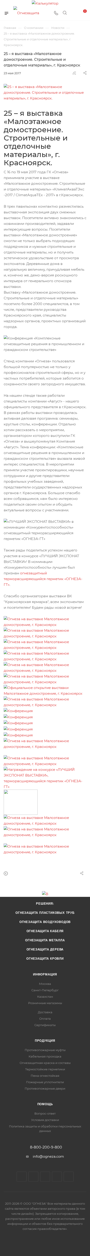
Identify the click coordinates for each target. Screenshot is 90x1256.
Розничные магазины (45, 1003)
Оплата (45, 1018)
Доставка (45, 1012)
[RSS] (74, 73)
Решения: (45, 903)
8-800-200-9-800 (46, 1147)
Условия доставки (45, 1120)
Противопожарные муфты (45, 1050)
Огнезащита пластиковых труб (45, 912)
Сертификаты (45, 1025)
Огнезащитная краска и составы (45, 1063)
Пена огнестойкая (45, 1075)
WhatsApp (57, 1177)
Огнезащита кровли (45, 958)
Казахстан (45, 996)
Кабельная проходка (45, 1056)
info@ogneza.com (48, 1156)
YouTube (45, 1177)
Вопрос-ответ (45, 1113)
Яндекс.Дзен (69, 1177)
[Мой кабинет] (73, 13)
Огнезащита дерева (45, 949)
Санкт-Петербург (45, 990)
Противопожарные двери (45, 1088)
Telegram (33, 1177)
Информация (45, 974)
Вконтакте (22, 1177)
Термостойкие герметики (45, 1069)
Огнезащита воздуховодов (45, 922)
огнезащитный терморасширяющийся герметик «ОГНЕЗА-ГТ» (43, 579)
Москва (45, 984)
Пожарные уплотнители (45, 1082)
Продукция (45, 1040)
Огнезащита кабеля (45, 931)
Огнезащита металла (45, 940)
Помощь (45, 1104)
